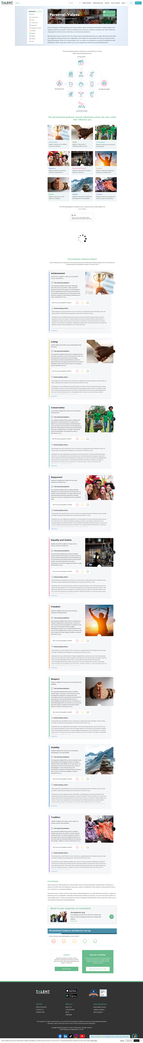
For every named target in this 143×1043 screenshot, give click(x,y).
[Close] (141, 1040)
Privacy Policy (94, 1040)
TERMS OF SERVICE (98, 698)
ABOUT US (69, 696)
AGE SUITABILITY (98, 701)
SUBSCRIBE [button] (69, 703)
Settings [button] (122, 1040)
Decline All (129, 1040)
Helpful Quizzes (86, 3)
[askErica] (134, 1037)
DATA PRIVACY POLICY (99, 696)
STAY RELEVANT (70, 698)
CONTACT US (40, 698)
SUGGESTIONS (40, 701)
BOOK (67, 701)
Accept (136, 1040)
